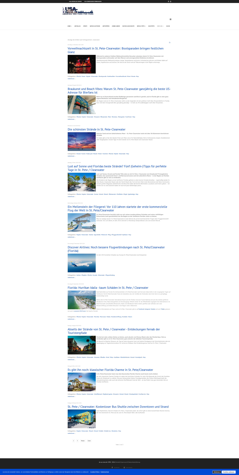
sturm (130, 317)
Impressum (124, 462)
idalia (108, 317)
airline (91, 235)
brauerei (97, 117)
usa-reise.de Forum (75, 1)
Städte (85, 26)
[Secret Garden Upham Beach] (82, 182)
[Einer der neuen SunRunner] (82, 418)
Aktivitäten (106, 26)
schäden (125, 317)
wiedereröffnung (116, 317)
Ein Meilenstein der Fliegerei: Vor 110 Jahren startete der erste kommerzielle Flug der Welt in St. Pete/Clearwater (117, 208)
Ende (89, 441)
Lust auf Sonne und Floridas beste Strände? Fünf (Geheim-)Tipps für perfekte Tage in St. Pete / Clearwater (117, 168)
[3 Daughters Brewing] (82, 104)
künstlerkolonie (125, 357)
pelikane (117, 357)
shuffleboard (98, 394)
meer (83, 76)
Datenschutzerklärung (134, 462)
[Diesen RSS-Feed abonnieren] (170, 42)
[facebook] (168, 1)
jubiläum (125, 235)
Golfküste (120, 194)
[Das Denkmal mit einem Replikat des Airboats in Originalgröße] (82, 222)
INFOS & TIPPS (141, 26)
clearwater (95, 76)
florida (79, 76)
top (138, 76)
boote (133, 76)
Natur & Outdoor (95, 26)
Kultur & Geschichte (128, 26)
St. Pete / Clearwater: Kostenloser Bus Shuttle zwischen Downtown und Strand (118, 407)
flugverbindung (110, 275)
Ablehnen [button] (217, 472)
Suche (168, 26)
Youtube (153, 309)
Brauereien (104, 117)
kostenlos (115, 431)
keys (112, 357)
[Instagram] (170, 1)
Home (69, 26)
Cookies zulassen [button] (228, 472)
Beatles (103, 357)
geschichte (98, 235)
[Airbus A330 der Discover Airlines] (82, 263)
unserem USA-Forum (80, 311)
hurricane (103, 317)
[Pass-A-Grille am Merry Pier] (82, 382)
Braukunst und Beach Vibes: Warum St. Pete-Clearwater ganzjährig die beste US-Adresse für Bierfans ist (119, 90)
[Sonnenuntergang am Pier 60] (82, 141)
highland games (108, 394)
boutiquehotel (134, 394)
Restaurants (113, 194)
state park (90, 154)
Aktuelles (78, 26)
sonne (84, 154)
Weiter (83, 441)
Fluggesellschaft (117, 235)
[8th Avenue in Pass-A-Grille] (82, 345)
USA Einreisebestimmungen (92, 1)
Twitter (163, 309)
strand (79, 154)
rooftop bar (142, 394)
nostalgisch (139, 357)
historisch (104, 235)
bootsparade (103, 76)
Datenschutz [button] (105, 472)
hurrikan (97, 317)
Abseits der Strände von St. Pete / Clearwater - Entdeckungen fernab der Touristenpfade (114, 331)
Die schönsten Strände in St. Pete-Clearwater (96, 129)
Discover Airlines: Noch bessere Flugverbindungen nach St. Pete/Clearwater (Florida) (116, 249)
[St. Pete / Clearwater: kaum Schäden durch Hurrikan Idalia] (82, 300)
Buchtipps (151, 26)
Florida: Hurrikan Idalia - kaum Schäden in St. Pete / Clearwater (108, 288)
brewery (114, 117)
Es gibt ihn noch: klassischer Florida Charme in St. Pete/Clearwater (110, 370)
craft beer (129, 117)
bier (110, 117)
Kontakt (118, 462)
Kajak (125, 194)
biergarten (122, 117)
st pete (95, 275)
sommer (105, 154)
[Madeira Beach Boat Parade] (82, 64)
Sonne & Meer (116, 26)
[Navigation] (170, 19)
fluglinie (84, 275)
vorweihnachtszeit (121, 76)
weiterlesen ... (72, 79)
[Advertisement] (137, 9)
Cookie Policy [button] (95, 472)
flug (110, 235)
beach (95, 154)
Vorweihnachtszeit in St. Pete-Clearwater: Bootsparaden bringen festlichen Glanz (115, 50)
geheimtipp (132, 194)
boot (129, 76)
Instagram (147, 309)
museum (97, 357)
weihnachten (111, 76)
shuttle (101, 431)
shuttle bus (108, 431)
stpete (88, 76)
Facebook (141, 309)
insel (108, 357)
